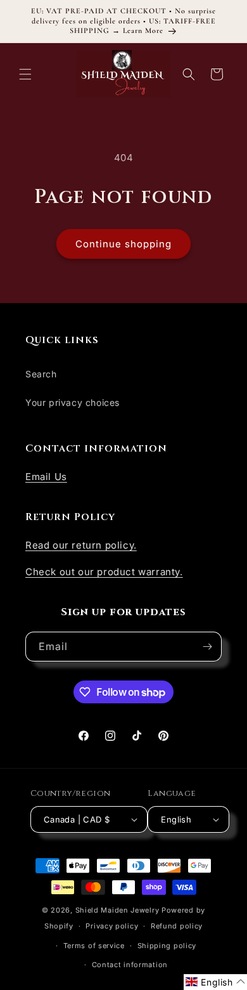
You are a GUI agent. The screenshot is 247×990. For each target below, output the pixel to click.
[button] (25, 74)
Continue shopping (123, 244)
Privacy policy (112, 926)
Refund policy (177, 926)
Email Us (46, 477)
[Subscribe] (207, 646)
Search (41, 373)
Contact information (130, 964)
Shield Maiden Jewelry (117, 910)
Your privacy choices (72, 402)
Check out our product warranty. (104, 572)
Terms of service (94, 945)
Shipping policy (167, 945)
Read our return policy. (81, 545)
